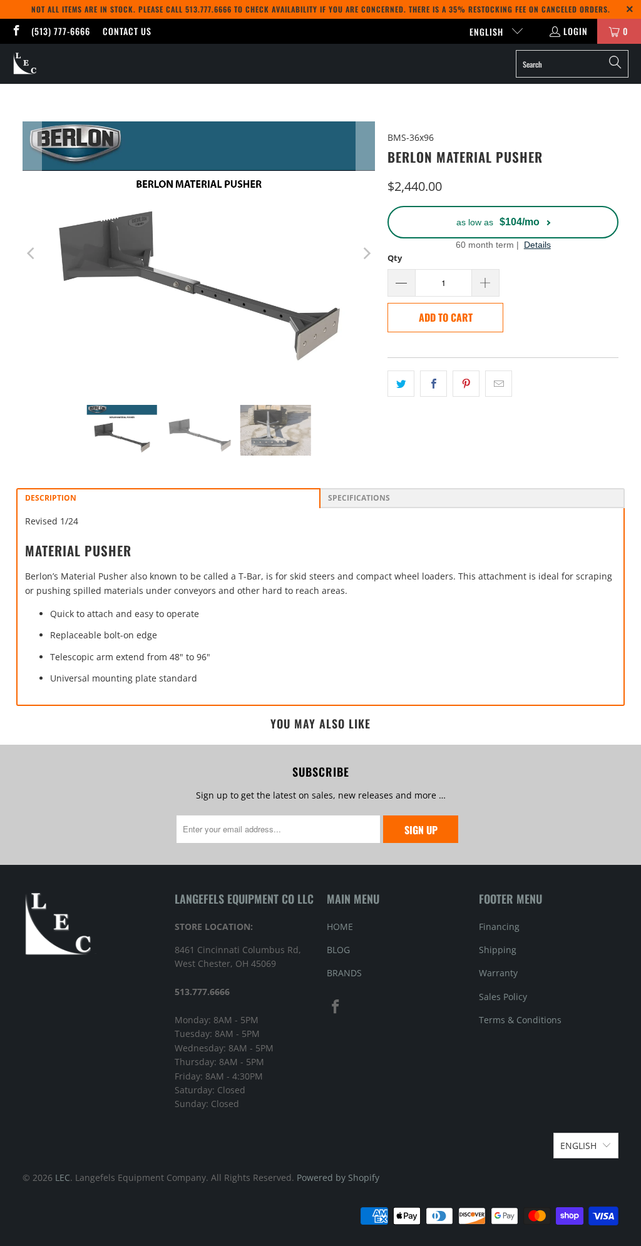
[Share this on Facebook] (433, 383)
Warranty (498, 973)
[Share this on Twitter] (400, 383)
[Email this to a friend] (498, 383)
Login (575, 31)
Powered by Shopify (338, 1177)
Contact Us (127, 31)
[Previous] (32, 253)
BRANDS (344, 973)
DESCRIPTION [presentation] (50, 498)
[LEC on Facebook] (15, 31)
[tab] (168, 498)
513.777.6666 (208, 9)
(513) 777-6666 (60, 31)
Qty (394, 257)
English (487, 31)
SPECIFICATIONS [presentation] (360, 498)
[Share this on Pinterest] (466, 383)
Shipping (497, 950)
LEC (62, 1177)
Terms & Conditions (520, 1020)
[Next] (366, 253)
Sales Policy (503, 997)
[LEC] (25, 64)
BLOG (338, 950)
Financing (499, 926)
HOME (340, 926)
